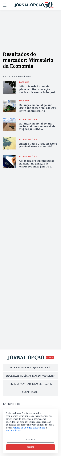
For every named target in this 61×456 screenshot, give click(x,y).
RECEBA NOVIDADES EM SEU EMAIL (30, 383)
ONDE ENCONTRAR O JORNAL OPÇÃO (30, 367)
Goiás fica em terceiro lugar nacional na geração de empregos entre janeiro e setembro (36, 165)
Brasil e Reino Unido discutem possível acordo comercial (38, 145)
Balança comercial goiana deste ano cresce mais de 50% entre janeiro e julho (38, 108)
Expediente (11, 403)
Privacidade (39, 427)
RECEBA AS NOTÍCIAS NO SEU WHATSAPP (30, 375)
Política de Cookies (22, 427)
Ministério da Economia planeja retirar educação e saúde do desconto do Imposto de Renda (37, 91)
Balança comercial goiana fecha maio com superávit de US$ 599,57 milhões (37, 126)
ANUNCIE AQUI (30, 392)
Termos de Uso (13, 430)
